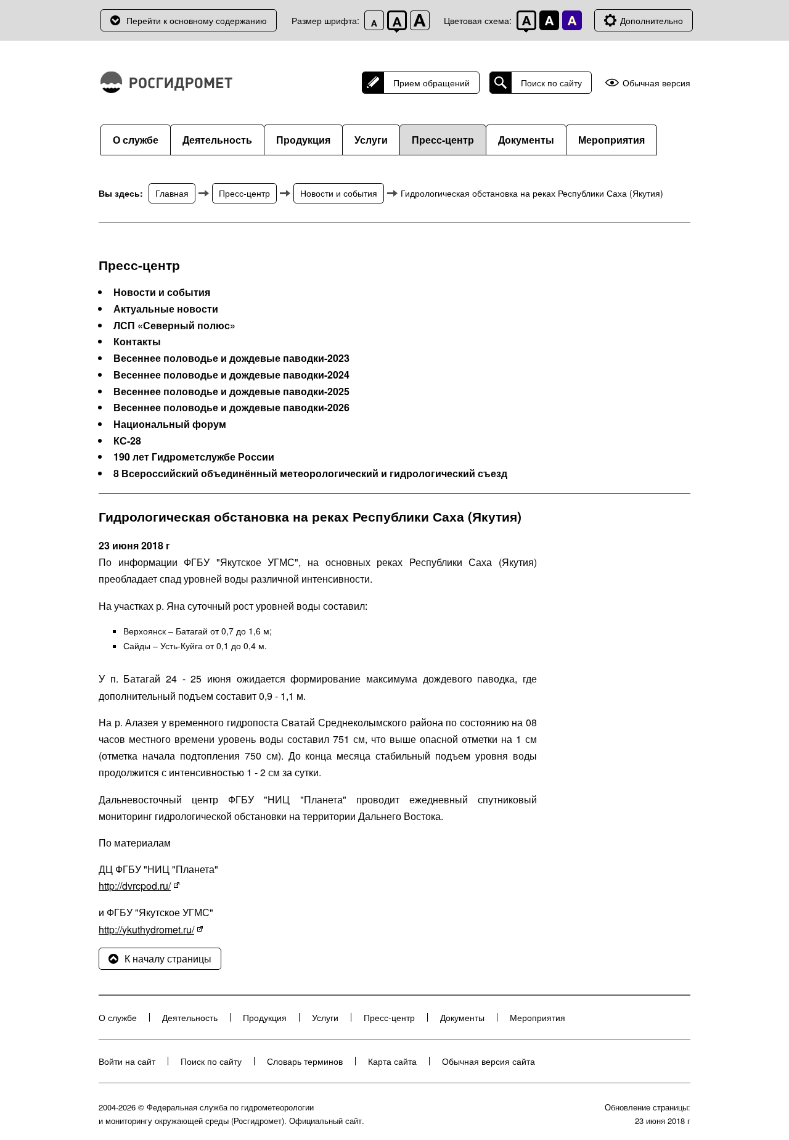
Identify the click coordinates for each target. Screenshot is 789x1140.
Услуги (371, 140)
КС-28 (127, 441)
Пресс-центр (443, 140)
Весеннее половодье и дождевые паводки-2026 (231, 407)
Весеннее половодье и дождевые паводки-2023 (231, 358)
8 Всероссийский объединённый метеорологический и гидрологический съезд (310, 473)
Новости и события (338, 193)
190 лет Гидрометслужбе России (193, 457)
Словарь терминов (305, 1061)
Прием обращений (431, 82)
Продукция (303, 140)
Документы (526, 140)
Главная (172, 193)
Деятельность (217, 140)
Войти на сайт (127, 1061)
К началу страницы (168, 958)
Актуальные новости (165, 309)
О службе (135, 140)
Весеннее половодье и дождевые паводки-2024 (231, 375)
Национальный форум (169, 424)
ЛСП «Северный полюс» (174, 325)
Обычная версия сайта (488, 1061)
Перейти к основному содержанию (196, 20)
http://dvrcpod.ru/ (135, 886)
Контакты (137, 341)
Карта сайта (392, 1061)
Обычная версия (656, 83)
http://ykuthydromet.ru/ (146, 929)
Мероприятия (611, 140)
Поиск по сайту (551, 82)
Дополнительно (651, 20)
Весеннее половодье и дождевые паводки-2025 (231, 391)
